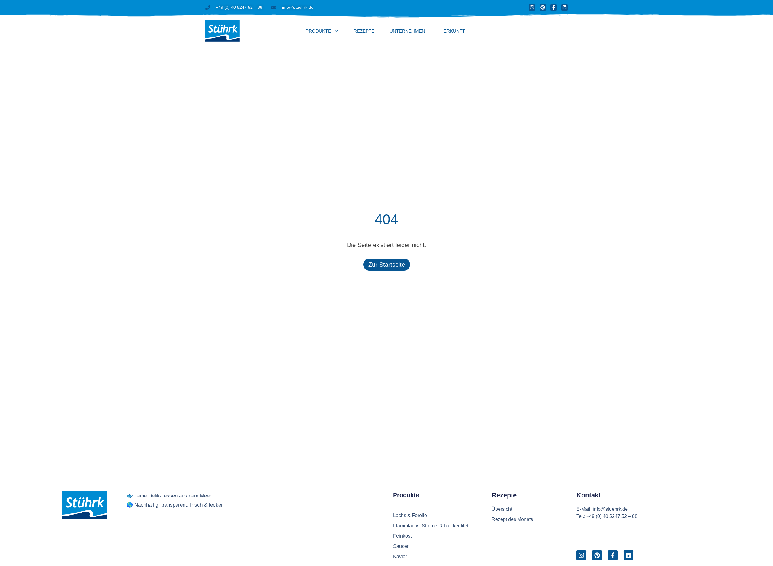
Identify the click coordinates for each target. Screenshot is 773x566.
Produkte (318, 31)
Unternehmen (407, 31)
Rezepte (364, 31)
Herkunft (452, 31)
